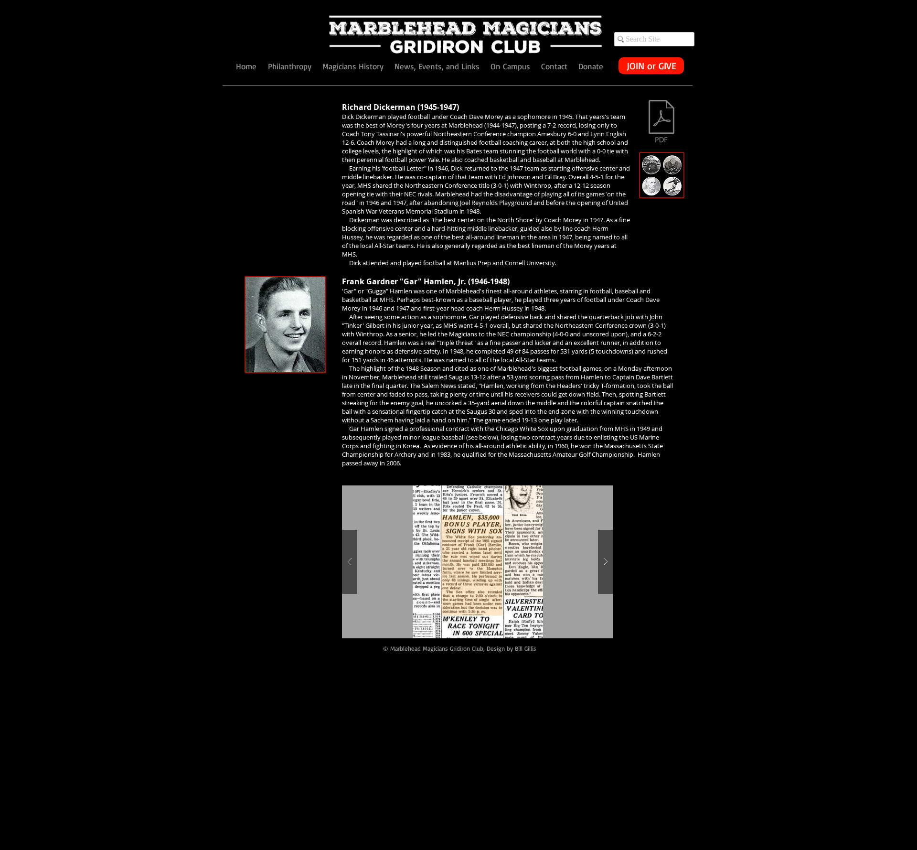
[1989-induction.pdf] (661, 122)
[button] (477, 561)
